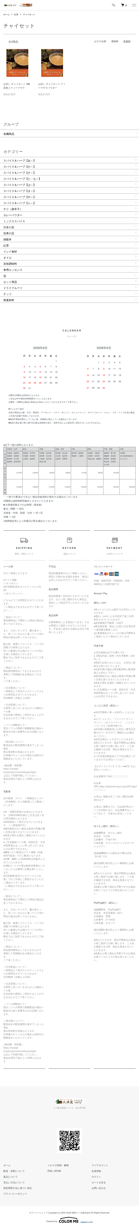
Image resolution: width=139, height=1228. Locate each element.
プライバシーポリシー (15, 1193)
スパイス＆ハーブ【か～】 (19, 166)
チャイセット (29, 14)
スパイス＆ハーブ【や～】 (19, 197)
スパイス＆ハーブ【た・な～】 (22, 179)
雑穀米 (7, 239)
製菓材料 (8, 300)
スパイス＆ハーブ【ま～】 (19, 191)
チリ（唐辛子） (12, 209)
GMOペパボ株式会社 (81, 1212)
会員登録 (96, 1171)
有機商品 (8, 134)
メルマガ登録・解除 (58, 1165)
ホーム (6, 14)
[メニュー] (134, 5)
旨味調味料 (10, 264)
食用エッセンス (12, 270)
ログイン (96, 1176)
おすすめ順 (100, 41)
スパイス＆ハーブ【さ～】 (19, 172)
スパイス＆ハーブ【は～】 (19, 185)
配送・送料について (14, 1171)
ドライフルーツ (12, 288)
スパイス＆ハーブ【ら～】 (19, 203)
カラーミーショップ (38, 1212)
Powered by (51, 1221)
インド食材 (10, 251)
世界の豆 (8, 233)
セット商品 (10, 282)
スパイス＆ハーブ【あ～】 (19, 160)
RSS (49, 1171)
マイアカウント (100, 1165)
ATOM (57, 1171)
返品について (10, 1176)
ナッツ (7, 294)
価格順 (114, 41)
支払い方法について (14, 1182)
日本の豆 (8, 227)
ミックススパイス (14, 221)
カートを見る (99, 1182)
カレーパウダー (12, 215)
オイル (7, 257)
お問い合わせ (99, 1188)
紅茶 (16, 14)
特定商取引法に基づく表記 (17, 1188)
